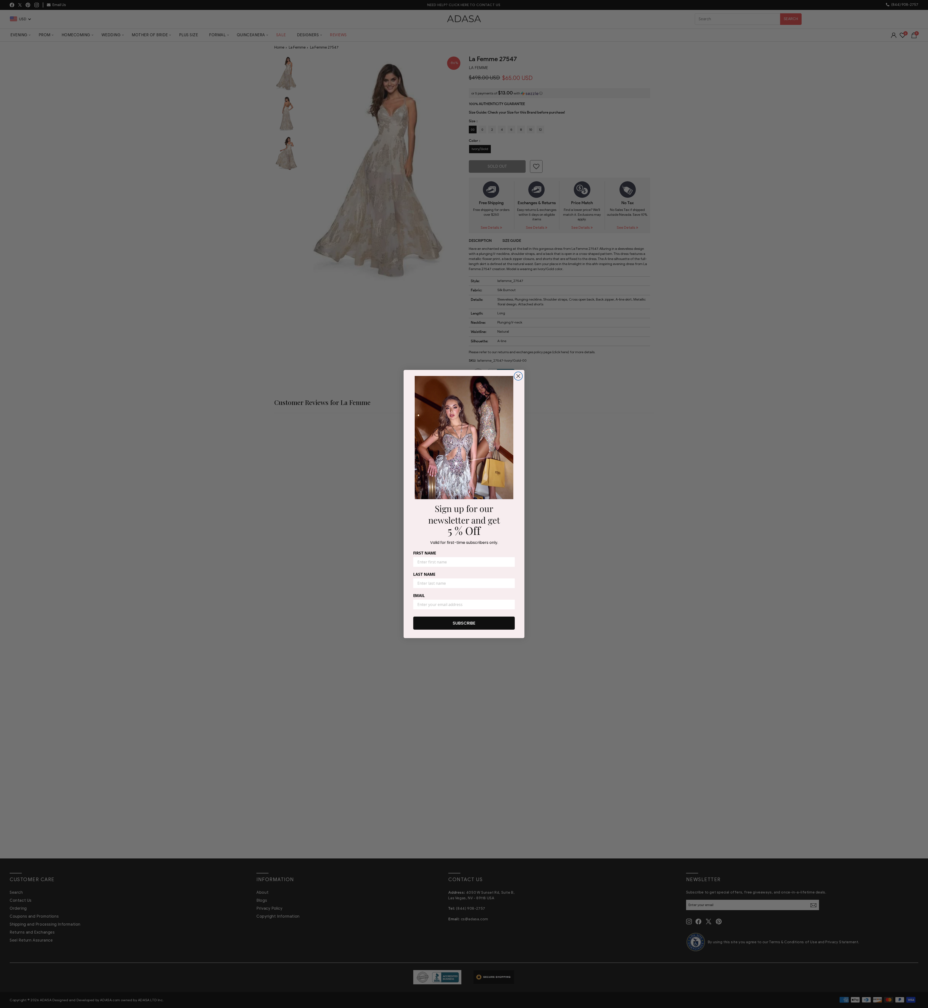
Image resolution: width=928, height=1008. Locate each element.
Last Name (424, 574)
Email (419, 595)
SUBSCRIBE (464, 623)
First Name (424, 553)
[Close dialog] (518, 376)
